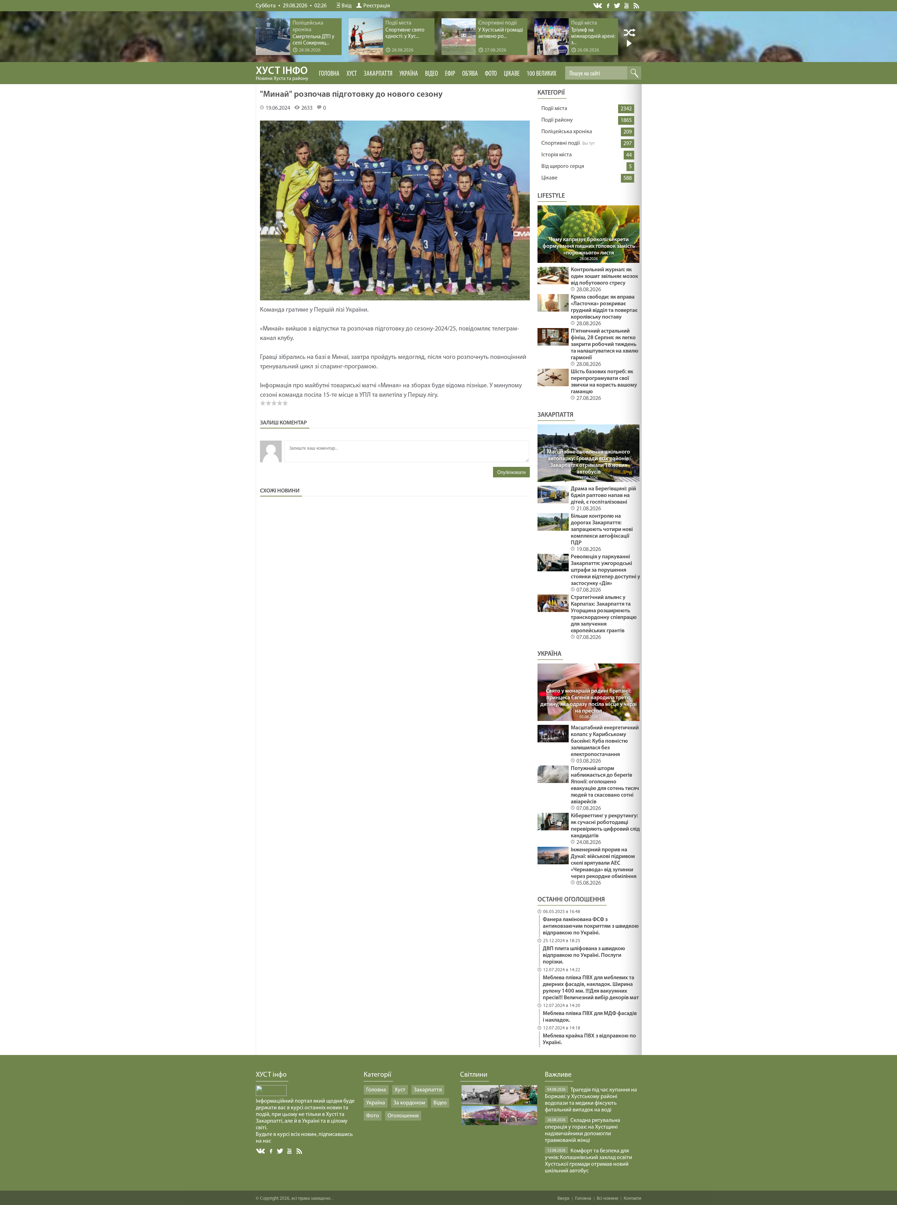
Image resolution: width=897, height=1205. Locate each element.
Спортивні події (560, 143)
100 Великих (541, 73)
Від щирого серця (562, 166)
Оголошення (403, 1116)
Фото (491, 73)
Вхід (346, 6)
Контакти (632, 1198)
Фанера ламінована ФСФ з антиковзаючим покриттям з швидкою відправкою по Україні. (591, 926)
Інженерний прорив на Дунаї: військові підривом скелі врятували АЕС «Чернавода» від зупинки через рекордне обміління (603, 863)
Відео (431, 73)
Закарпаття (378, 73)
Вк (261, 1151)
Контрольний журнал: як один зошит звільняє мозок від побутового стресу (604, 276)
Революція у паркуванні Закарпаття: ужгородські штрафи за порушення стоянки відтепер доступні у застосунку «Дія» (605, 570)
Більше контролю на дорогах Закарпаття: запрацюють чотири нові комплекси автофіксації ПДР (602, 529)
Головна (329, 73)
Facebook (608, 5)
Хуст (352, 73)
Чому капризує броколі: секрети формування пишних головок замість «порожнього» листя (588, 246)
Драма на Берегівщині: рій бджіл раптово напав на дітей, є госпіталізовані (603, 495)
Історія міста (556, 155)
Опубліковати (511, 472)
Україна (408, 73)
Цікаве (512, 73)
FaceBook (271, 1150)
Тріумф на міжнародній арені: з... (593, 37)
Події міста (554, 108)
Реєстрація (376, 6)
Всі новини (607, 1198)
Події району (557, 120)
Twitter (617, 5)
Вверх (563, 1198)
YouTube (627, 5)
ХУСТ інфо (282, 73)
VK (598, 6)
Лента (637, 5)
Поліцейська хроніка (566, 132)
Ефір (450, 73)
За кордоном (409, 1103)
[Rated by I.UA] (271, 1094)
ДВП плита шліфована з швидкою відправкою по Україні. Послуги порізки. (584, 955)
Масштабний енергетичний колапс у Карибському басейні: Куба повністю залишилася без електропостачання (605, 741)
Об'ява (470, 73)
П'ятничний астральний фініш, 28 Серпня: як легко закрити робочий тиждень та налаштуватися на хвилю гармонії (604, 344)
